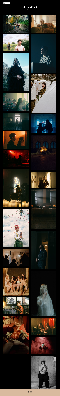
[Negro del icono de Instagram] (31, 392)
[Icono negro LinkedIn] (29, 392)
